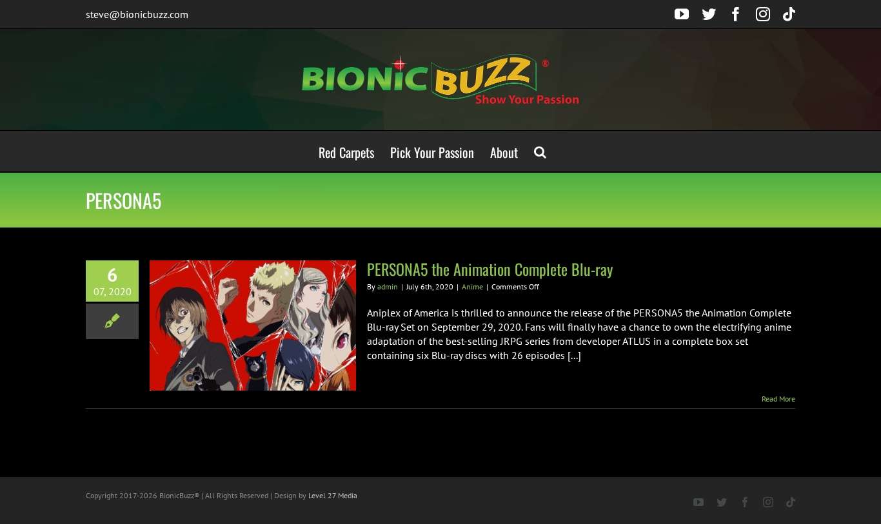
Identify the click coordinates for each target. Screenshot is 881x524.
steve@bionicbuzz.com (137, 14)
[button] (540, 151)
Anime (472, 286)
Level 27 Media (332, 495)
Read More (778, 398)
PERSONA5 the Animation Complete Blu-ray (490, 268)
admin (387, 286)
